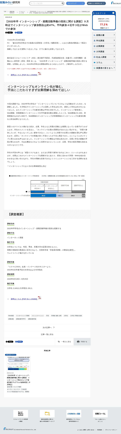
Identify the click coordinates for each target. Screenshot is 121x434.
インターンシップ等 (22, 12)
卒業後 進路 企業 (56, 315)
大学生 (66, 315)
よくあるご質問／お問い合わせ (85, 430)
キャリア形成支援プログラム (15, 391)
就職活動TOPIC (21, 319)
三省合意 (23, 389)
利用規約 (99, 430)
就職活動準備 (32, 319)
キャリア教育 (17, 387)
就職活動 (11, 319)
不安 (47, 315)
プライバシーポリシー (111, 430)
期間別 (27, 391)
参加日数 (9, 387)
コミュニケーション (38, 315)
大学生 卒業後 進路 (76, 315)
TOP (5, 11)
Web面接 (11, 315)
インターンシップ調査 (22, 315)
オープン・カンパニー (13, 389)
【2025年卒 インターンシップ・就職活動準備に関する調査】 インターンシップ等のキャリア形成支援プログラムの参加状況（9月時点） (18, 380)
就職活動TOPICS (12, 12)
